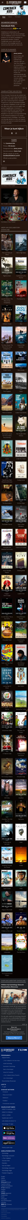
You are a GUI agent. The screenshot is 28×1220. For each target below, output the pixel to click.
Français (3, 1206)
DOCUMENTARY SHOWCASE (9, 22)
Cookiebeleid (4, 1214)
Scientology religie (7, 1170)
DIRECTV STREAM (7, 1112)
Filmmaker (18, 17)
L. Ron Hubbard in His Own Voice (11, 1060)
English (3, 1176)
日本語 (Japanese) (6, 1193)
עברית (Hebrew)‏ (5, 1187)
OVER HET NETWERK (7, 1089)
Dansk (3, 1178)
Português (4, 1199)
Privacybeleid (4, 1216)
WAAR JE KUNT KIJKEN (8, 1107)
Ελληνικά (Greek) (6, 1182)
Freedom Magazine (7, 1173)
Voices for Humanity (8, 1072)
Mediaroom (5, 1097)
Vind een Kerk (6, 1160)
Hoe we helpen (6, 1165)
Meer (24, 88)
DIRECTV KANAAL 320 (8, 1109)
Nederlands (4, 1195)
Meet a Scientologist (8, 1069)
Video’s (10, 17)
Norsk (2, 1197)
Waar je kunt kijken (7, 1094)
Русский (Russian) (6, 1200)
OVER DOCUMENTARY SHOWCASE (13, 981)
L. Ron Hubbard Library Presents (11, 1075)
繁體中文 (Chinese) (6, 1204)
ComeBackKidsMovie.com (10, 155)
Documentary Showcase (9, 1081)
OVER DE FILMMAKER (8, 49)
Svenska (3, 1202)
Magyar (3, 1189)
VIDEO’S (4, 167)
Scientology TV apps (7, 1124)
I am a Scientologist (8, 1078)
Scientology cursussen (8, 1155)
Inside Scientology (7, 1063)
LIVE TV (3, 1084)
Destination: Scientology (9, 1066)
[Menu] (2, 2)
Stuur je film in (13, 1038)
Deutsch (3, 1180)
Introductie (5, 1092)
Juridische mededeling (5, 1218)
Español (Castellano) (6, 1186)
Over (3, 17)
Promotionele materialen (9, 1103)
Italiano (3, 1191)
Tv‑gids (4, 1086)
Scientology (5, 1153)
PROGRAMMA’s (6, 1055)
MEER (24, 1024)
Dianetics (4, 1163)
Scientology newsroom (8, 1168)
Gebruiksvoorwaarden (5, 1212)
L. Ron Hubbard (6, 1158)
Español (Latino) (5, 1184)
